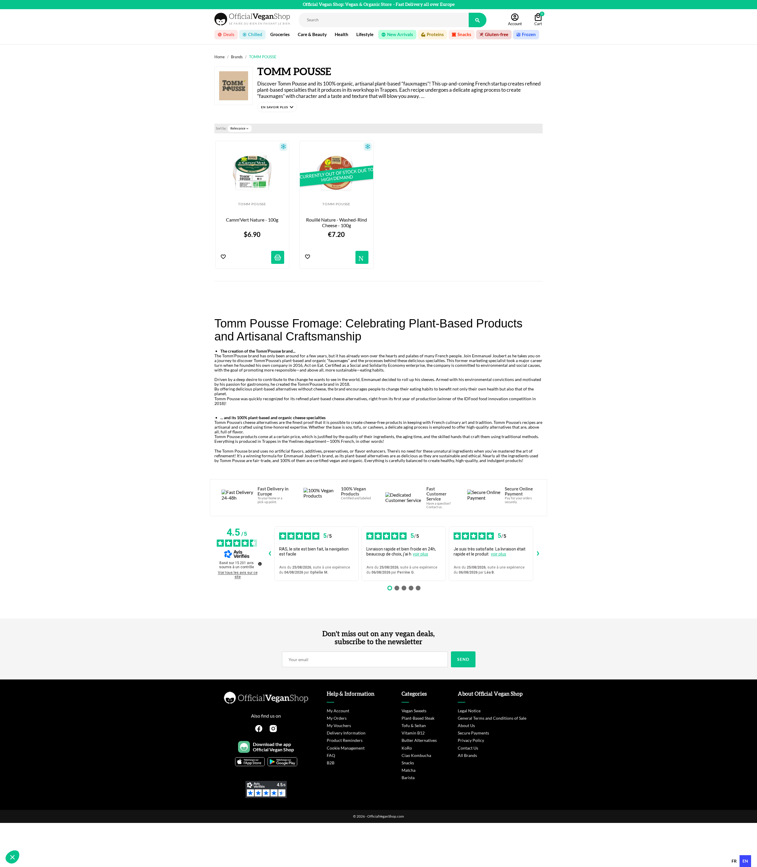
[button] (277, 107)
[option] (734, 861)
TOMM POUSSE (252, 204)
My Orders (337, 718)
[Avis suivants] (538, 554)
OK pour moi (99, 837)
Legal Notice (469, 710)
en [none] (745, 860)
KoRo (407, 747)
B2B (330, 762)
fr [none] (734, 860)
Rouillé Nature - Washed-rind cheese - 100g (337, 222)
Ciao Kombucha (416, 755)
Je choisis (37, 837)
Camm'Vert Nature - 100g (252, 219)
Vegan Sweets (414, 710)
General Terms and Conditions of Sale (492, 718)
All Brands (467, 755)
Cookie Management (346, 747)
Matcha (408, 770)
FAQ (331, 755)
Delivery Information (346, 732)
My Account (338, 710)
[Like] (223, 257)
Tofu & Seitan (414, 725)
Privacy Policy (471, 740)
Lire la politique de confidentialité (38, 818)
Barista (408, 777)
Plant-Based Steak (418, 718)
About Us (466, 725)
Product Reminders (345, 740)
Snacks (408, 762)
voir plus (420, 554)
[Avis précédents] (270, 554)
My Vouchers (339, 725)
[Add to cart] (277, 257)
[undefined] (260, 563)
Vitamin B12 (413, 732)
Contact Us (468, 747)
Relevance (239, 128)
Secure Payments (473, 732)
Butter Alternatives (419, 740)
